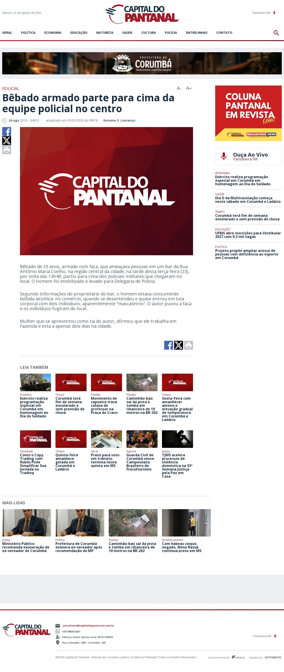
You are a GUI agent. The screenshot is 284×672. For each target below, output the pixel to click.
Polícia (171, 32)
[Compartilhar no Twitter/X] (6, 140)
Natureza (104, 32)
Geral (7, 32)
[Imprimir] (6, 149)
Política (28, 32)
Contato (224, 32)
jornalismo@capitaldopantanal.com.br (88, 625)
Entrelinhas (196, 32)
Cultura (148, 32)
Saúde (127, 32)
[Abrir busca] (277, 33)
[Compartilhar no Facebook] (6, 131)
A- (179, 88)
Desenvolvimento (219, 657)
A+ (189, 88)
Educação (78, 32)
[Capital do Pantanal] (142, 14)
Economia (52, 32)
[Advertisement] (248, 296)
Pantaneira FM (261, 13)
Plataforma (256, 657)
